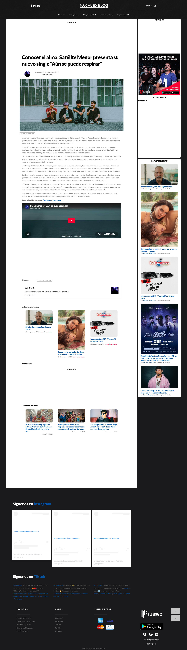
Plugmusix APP (123, 15)
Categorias (73, 15)
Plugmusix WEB (89, 15)
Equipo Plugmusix (149, 189)
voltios (127, 588)
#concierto (19, 596)
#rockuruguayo (30, 596)
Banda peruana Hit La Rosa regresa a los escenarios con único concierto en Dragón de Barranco (71, 426)
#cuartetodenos (32, 594)
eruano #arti (104, 594)
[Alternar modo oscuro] (175, 618)
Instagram (57, 200)
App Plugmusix (22, 631)
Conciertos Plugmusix (25, 628)
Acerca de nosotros (24, 618)
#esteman (57, 594)
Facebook (47, 200)
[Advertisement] (71, 39)
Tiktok (39, 576)
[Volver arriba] (175, 611)
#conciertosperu (19, 594)
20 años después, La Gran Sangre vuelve (156, 187)
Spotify (58, 628)
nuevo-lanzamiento (27, 134)
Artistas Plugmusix (24, 625)
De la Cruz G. (48, 74)
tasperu (113, 594)
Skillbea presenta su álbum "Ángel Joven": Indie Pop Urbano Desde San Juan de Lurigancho (103, 426)
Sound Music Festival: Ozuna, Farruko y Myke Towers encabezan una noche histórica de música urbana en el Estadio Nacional (159, 358)
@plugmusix (17, 585)
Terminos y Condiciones (26, 621)
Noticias (61, 15)
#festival (64, 594)
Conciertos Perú (106, 15)
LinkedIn (58, 631)
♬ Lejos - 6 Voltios (123, 594)
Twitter (58, 625)
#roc (96, 594)
